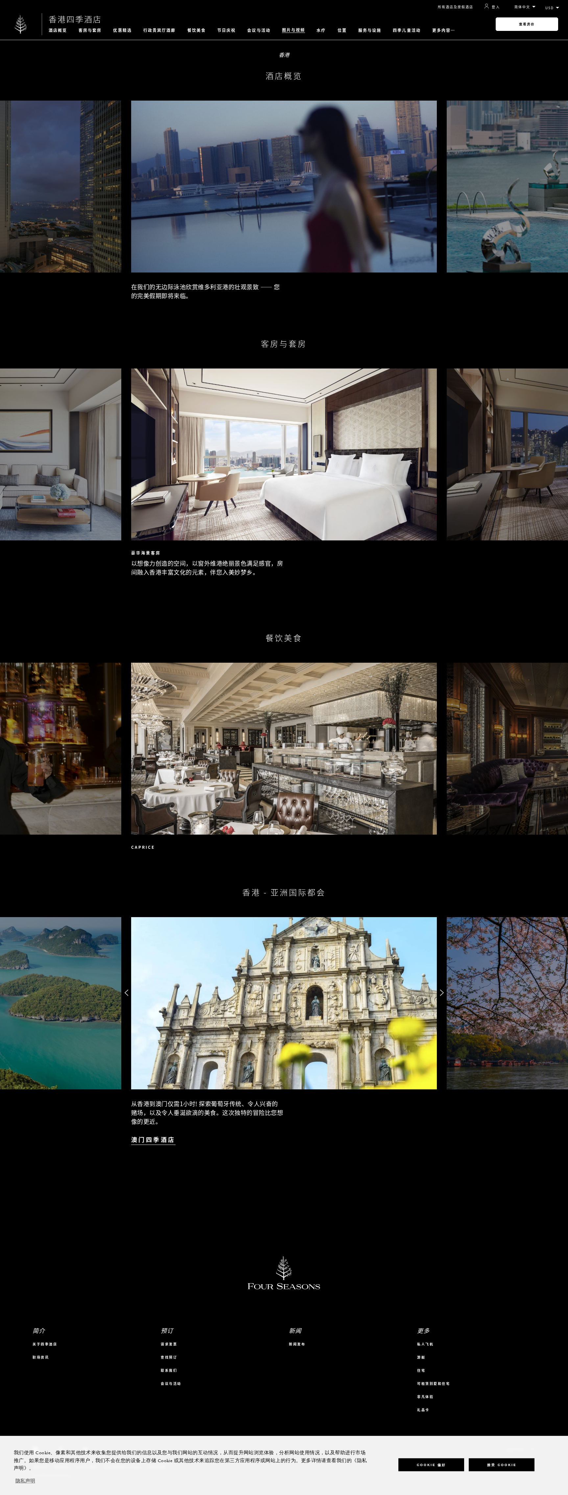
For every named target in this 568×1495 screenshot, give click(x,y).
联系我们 (169, 1370)
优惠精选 (122, 30)
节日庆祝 (226, 30)
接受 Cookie (501, 1464)
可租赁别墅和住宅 (433, 1383)
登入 (496, 6)
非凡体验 (425, 1396)
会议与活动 (259, 30)
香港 (284, 55)
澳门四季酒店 (153, 1140)
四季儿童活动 (407, 30)
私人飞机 (425, 1343)
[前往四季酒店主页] (21, 24)
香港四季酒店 (75, 19)
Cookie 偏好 (431, 1464)
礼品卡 (423, 1409)
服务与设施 (370, 30)
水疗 (321, 30)
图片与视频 (293, 30)
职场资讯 (41, 1357)
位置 (342, 30)
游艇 (421, 1357)
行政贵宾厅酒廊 (159, 30)
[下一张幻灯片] (442, 177)
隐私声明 (25, 1481)
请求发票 (169, 1343)
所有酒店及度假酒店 (455, 7)
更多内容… (444, 30)
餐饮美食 (196, 30)
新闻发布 (297, 1343)
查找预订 (169, 1357)
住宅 (421, 1370)
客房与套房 (90, 30)
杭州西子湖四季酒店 (480, 1157)
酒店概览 (58, 30)
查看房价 (527, 24)
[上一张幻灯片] (126, 177)
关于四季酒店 (45, 1343)
